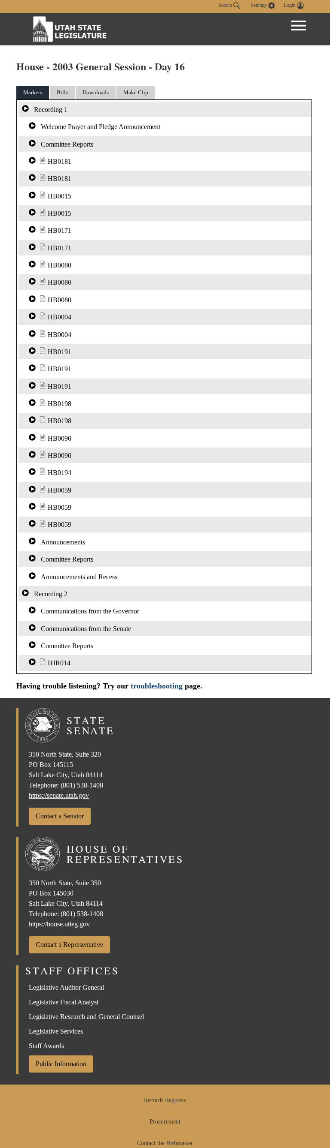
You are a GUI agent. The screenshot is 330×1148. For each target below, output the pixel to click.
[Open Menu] (298, 26)
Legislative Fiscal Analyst (63, 1002)
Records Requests (165, 1100)
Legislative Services (56, 1031)
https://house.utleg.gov (59, 924)
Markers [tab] (32, 92)
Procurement (165, 1121)
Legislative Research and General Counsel (86, 1016)
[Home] (70, 29)
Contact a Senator (60, 816)
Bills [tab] (62, 92)
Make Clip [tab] (135, 92)
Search (225, 5)
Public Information (61, 1063)
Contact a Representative (69, 944)
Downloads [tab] (95, 92)
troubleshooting (157, 686)
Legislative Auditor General (66, 987)
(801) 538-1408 (82, 785)
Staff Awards (46, 1045)
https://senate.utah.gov (59, 795)
